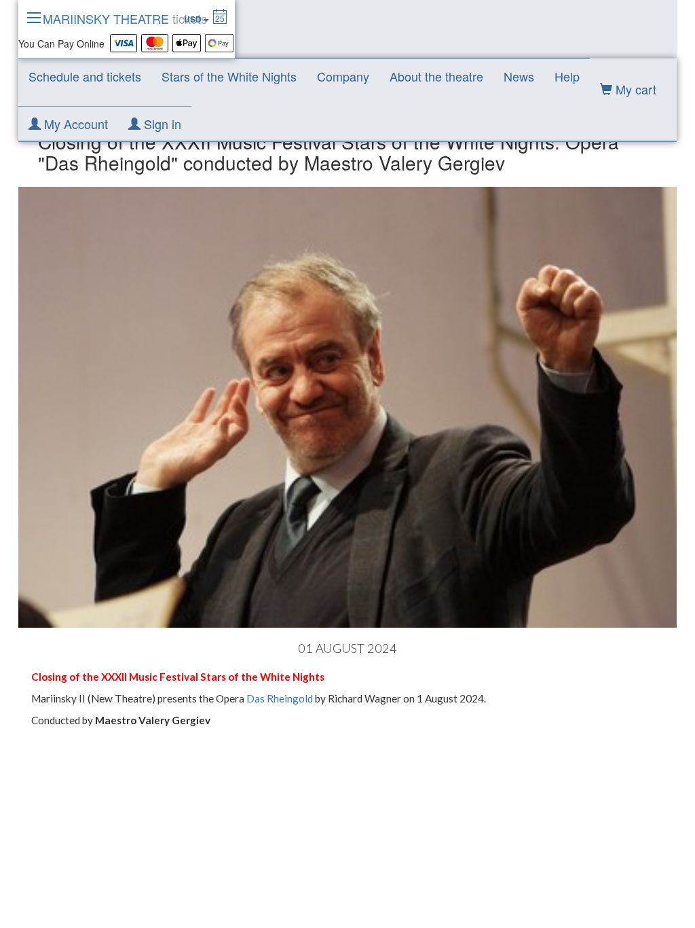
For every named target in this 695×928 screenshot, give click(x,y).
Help (567, 76)
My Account (74, 123)
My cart (634, 89)
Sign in (160, 123)
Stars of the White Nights (229, 76)
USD (194, 19)
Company (343, 76)
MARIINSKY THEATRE (125, 18)
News (519, 76)
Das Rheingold (279, 698)
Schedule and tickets (85, 76)
